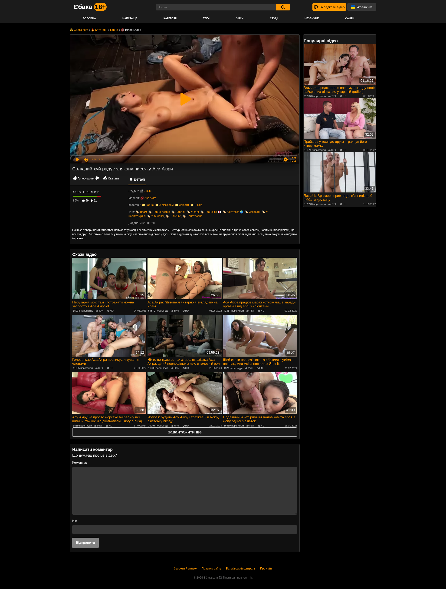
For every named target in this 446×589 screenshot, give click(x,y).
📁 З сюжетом (164, 205)
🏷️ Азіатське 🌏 (233, 212)
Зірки (239, 18)
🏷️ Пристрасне (192, 216)
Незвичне (312, 18)
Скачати (113, 178)
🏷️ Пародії (178, 212)
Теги (206, 18)
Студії (274, 18)
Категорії (170, 18)
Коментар (79, 462)
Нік (74, 521)
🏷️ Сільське (173, 216)
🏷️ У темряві (155, 216)
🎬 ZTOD (145, 191)
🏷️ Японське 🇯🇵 (210, 212)
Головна (89, 18)
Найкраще (129, 18)
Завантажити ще (185, 432)
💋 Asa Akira (148, 198)
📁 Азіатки (182, 205)
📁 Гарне (148, 205)
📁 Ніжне (196, 205)
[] (283, 7)
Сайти (349, 18)
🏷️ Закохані (252, 212)
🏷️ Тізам (141, 212)
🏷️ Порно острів (159, 212)
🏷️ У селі (193, 212)
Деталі (139, 179)
